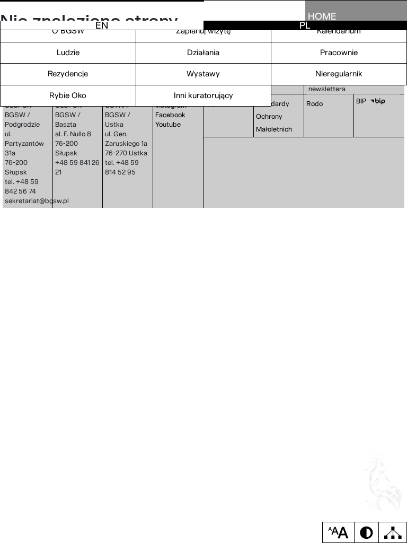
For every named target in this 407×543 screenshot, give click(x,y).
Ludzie (68, 52)
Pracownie (339, 52)
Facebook (170, 115)
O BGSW (68, 31)
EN (101, 25)
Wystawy (203, 73)
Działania (203, 52)
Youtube (168, 124)
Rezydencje (68, 73)
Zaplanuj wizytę (203, 31)
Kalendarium (339, 31)
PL (305, 25)
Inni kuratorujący (203, 95)
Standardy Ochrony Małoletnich (274, 116)
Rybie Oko (67, 95)
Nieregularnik (338, 73)
